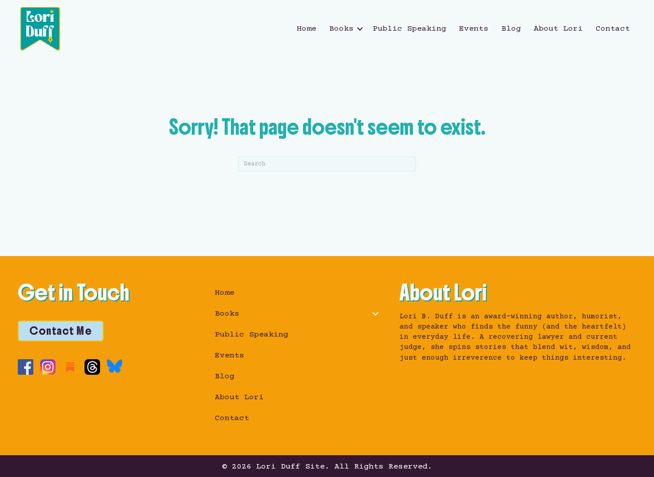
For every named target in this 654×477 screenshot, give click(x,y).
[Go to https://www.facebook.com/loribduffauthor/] (25, 367)
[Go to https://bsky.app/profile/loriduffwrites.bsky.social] (114, 366)
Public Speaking (409, 28)
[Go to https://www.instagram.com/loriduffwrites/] (48, 367)
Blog (511, 28)
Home (306, 28)
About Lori (558, 28)
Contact (613, 28)
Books (341, 28)
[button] (360, 29)
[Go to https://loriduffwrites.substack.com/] (70, 367)
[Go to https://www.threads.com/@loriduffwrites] (92, 367)
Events (473, 28)
